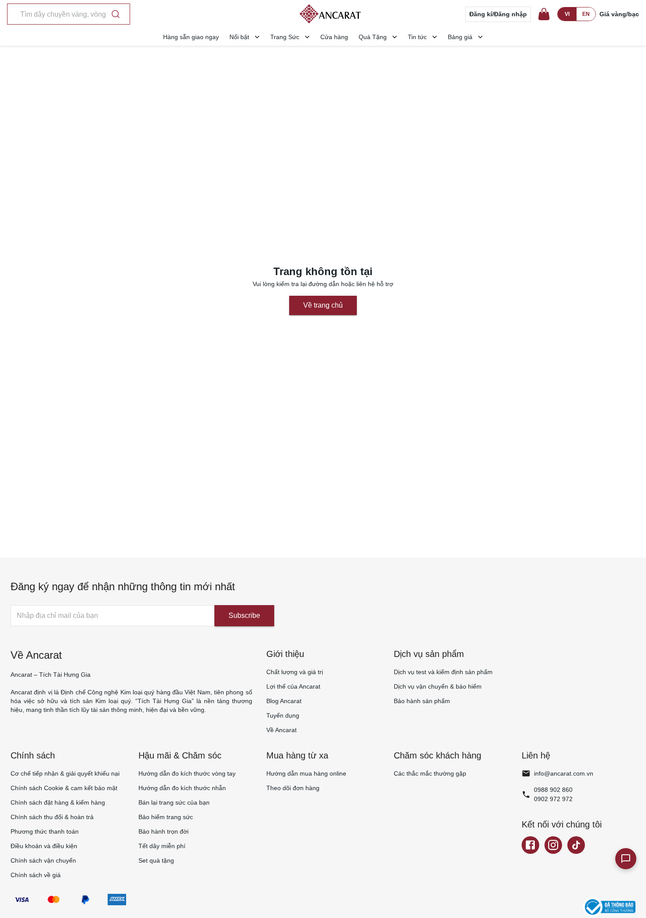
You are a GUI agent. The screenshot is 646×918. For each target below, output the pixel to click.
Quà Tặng (373, 36)
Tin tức (417, 36)
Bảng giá (460, 36)
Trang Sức (284, 36)
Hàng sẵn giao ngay (191, 36)
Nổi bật (239, 36)
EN (586, 14)
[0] (544, 14)
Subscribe (244, 615)
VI (567, 14)
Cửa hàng (334, 36)
